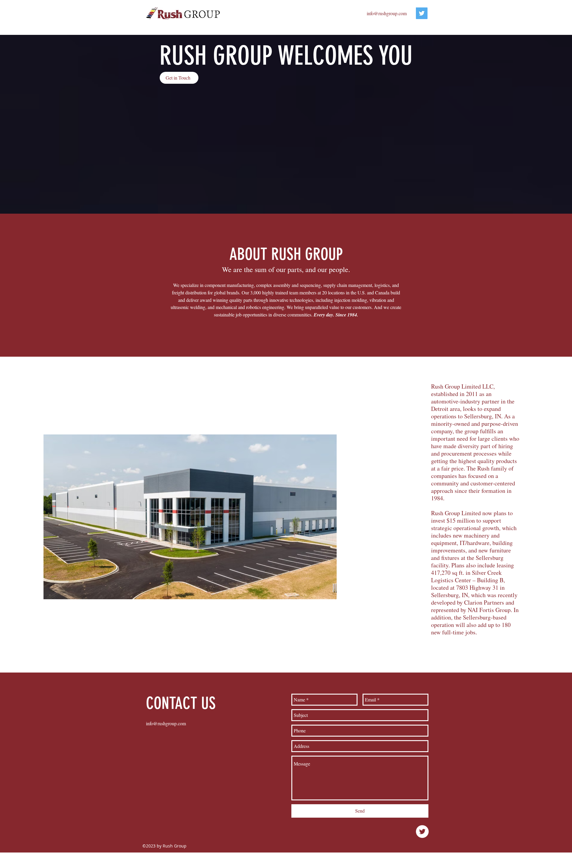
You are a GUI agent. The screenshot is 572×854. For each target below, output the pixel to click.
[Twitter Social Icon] (422, 13)
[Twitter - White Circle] (422, 831)
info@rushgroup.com (387, 13)
